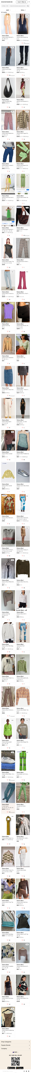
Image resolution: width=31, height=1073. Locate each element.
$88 (7, 839)
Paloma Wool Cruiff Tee (22, 934)
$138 (7, 777)
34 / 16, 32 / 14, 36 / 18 (7, 807)
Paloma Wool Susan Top (8, 261)
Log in (19, 1)
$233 (23, 521)
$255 (7, 72)
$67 (4, 585)
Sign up (24, 1)
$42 (18, 841)
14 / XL (18, 935)
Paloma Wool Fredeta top (23, 453)
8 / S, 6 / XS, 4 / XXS (7, 871)
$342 (23, 136)
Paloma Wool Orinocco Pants (9, 710)
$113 (20, 617)
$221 (20, 392)
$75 (22, 713)
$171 (3, 873)
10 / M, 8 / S (5, 38)
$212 (22, 168)
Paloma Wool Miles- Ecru (8, 774)
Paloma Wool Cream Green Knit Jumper (11, 870)
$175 (5, 456)
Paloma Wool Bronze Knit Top (24, 966)
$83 (3, 328)
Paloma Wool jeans (6, 421)
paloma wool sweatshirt (7, 357)
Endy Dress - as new (22, 421)
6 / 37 (18, 487)
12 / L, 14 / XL (5, 167)
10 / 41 (18, 70)
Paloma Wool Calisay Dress (23, 549)
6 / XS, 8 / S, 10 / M (7, 263)
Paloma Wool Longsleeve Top (9, 966)
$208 (8, 296)
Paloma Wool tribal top (22, 902)
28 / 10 (3, 199)
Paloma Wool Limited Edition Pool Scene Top (12, 165)
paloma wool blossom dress (23, 101)
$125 (20, 424)
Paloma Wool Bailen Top (22, 710)
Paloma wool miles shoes (23, 485)
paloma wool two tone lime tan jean (10, 197)
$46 (4, 969)
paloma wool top (6, 325)
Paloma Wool (5, 35)
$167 (18, 489)
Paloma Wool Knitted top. (8, 1030)
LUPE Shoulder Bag (6, 101)
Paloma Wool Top (21, 357)
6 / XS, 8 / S (5, 135)
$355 (3, 264)
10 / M (3, 487)
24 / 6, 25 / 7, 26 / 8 (21, 519)
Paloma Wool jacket (7, 742)
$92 (3, 617)
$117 (19, 777)
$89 (22, 200)
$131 (7, 649)
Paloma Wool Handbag (7, 934)
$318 (18, 873)
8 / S (18, 38)
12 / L (18, 102)
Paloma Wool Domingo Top (8, 998)
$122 (18, 809)
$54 (4, 681)
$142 (3, 40)
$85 (19, 264)
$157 (19, 231)
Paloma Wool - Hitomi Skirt (23, 389)
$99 (7, 232)
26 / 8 (3, 295)
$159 (5, 489)
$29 (19, 649)
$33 (3, 360)
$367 (21, 72)
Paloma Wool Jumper (7, 453)
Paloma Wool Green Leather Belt (10, 838)
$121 (18, 360)
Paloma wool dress (6, 69)
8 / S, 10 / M (20, 391)
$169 (7, 935)
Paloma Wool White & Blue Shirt (9, 581)
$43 (4, 424)
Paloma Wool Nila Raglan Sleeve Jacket (11, 645)
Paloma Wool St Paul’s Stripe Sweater (11, 549)
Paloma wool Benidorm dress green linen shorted (14, 229)
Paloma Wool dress (21, 870)
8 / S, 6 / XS (20, 327)
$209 (23, 40)
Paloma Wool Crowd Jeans (8, 293)
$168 (3, 521)
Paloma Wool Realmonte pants (9, 133)
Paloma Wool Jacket (7, 485)
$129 (22, 104)
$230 (6, 809)
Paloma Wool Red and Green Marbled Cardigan (13, 517)
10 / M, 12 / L (5, 359)
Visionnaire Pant (20, 645)
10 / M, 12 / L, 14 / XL (7, 231)
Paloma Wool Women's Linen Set (10, 37)
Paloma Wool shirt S (21, 613)
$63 (4, 136)
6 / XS (18, 135)
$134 (7, 200)
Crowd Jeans (5, 806)
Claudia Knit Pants (21, 806)
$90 (22, 456)
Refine (23, 10)
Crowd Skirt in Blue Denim (8, 389)
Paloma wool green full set (23, 165)
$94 (20, 296)
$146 (5, 392)
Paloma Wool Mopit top (22, 37)
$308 (18, 1001)
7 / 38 (3, 775)
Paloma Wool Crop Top (7, 902)
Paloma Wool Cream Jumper (9, 678)
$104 (19, 585)
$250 (6, 553)
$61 (7, 1033)
